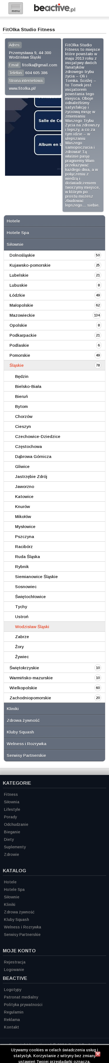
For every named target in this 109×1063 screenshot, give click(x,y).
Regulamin (13, 1012)
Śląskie (17, 365)
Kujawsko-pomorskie (30, 265)
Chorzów (23, 416)
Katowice (24, 496)
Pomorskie (20, 355)
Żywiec (22, 656)
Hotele (13, 221)
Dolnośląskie (22, 255)
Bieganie (12, 832)
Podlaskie (19, 345)
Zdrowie (11, 854)
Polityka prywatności (23, 1004)
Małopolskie (21, 305)
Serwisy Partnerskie (26, 755)
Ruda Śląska (27, 556)
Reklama (12, 1019)
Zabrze (22, 636)
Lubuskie (18, 285)
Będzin (22, 376)
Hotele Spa (18, 232)
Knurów (22, 506)
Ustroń (22, 616)
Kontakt (11, 1027)
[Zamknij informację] (98, 1055)
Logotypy (12, 989)
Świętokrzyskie (24, 667)
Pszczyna (24, 536)
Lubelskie (19, 275)
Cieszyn (23, 426)
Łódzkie (17, 295)
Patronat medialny (21, 997)
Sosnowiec (26, 586)
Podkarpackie (23, 335)
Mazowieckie (22, 315)
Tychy (21, 606)
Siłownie (15, 244)
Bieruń (21, 396)
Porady (10, 817)
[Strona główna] (54, 10)
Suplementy (15, 847)
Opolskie (18, 325)
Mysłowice (25, 526)
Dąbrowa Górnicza (33, 456)
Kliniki (13, 708)
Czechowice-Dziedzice (37, 436)
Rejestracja (14, 962)
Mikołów (23, 516)
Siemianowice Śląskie (36, 576)
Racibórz (24, 546)
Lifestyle (12, 809)
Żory (19, 646)
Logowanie (14, 969)
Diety (9, 839)
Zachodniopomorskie (30, 697)
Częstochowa (28, 446)
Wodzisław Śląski (32, 626)
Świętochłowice (30, 596)
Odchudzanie (16, 824)
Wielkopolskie (23, 687)
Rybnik (22, 566)
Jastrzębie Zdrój (31, 476)
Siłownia (11, 802)
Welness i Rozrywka (26, 743)
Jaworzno (24, 486)
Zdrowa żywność (23, 720)
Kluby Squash (20, 732)
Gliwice (22, 466)
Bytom (21, 406)
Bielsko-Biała (28, 386)
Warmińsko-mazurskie (31, 677)
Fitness (11, 794)
